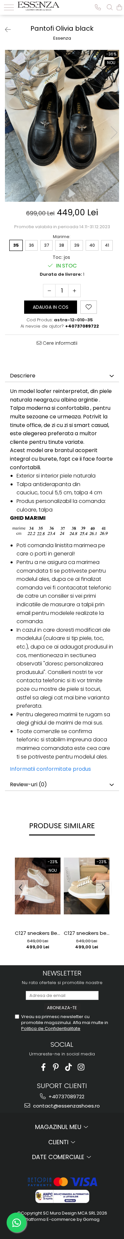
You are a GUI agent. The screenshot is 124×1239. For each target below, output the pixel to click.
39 (76, 245)
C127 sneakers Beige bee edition (38, 933)
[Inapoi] (5, 29)
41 (107, 245)
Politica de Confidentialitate (50, 1028)
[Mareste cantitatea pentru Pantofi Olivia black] (74, 290)
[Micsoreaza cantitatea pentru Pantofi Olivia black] (49, 290)
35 (16, 245)
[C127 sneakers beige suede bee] (86, 886)
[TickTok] (68, 1067)
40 (92, 245)
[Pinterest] (56, 1067)
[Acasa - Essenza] (38, 5)
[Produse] (9, 7)
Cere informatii (59, 343)
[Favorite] (88, 307)
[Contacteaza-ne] (98, 7)
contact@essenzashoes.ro (66, 1105)
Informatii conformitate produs (50, 769)
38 (61, 245)
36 (31, 245)
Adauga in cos (50, 307)
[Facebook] (43, 1067)
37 (46, 245)
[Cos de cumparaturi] (119, 7)
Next (113, 132)
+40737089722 (65, 1096)
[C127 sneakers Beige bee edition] (38, 886)
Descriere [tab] (22, 375)
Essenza (62, 38)
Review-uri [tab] (28, 784)
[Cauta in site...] (110, 7)
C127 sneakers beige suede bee (86, 933)
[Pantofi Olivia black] (62, 126)
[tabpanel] (62, 126)
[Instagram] (81, 1067)
